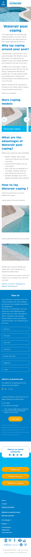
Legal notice (20, 550)
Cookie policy (12, 552)
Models (4, 524)
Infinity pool (5, 530)
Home (4, 500)
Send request (15, 419)
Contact (4, 504)
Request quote (15, 469)
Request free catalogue (15, 483)
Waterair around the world (11, 512)
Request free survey (15, 476)
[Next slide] (27, 119)
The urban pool (7, 532)
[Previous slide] (4, 119)
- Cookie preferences (21, 552)
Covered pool (6, 527)
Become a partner (8, 515)
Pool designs (6, 520)
